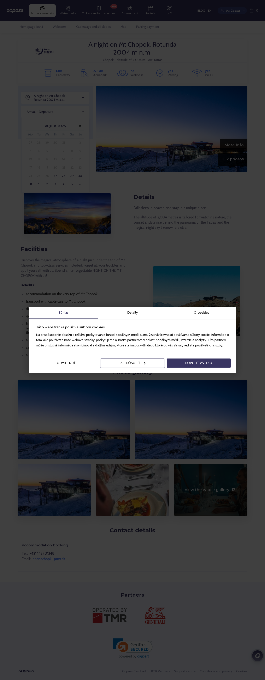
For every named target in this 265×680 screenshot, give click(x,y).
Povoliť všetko (198, 363)
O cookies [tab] (201, 312)
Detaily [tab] (132, 312)
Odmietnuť (66, 363)
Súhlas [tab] (63, 312)
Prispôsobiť (130, 363)
